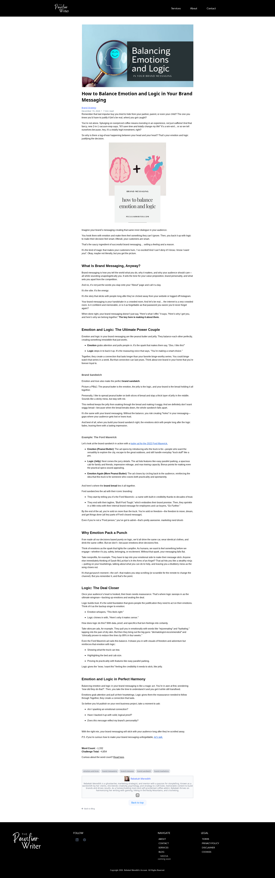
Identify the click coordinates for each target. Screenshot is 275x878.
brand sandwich (144, 771)
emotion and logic (91, 771)
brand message (127, 771)
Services (176, 8)
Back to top (137, 802)
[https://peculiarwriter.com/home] (61, 8)
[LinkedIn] (137, 795)
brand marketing (161, 771)
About (193, 8)
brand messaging (109, 771)
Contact (211, 8)
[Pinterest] (84, 840)
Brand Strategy (89, 107)
